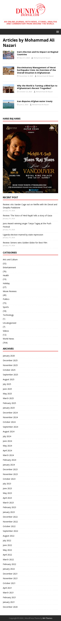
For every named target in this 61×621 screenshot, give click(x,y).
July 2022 (7, 540)
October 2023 (9, 479)
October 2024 (9, 422)
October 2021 (9, 583)
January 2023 (9, 512)
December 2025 (10, 360)
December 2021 (10, 573)
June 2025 (7, 389)
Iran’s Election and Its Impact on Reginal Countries (37, 53)
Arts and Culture (10, 259)
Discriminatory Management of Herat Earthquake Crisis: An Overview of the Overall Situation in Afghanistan (36, 70)
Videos (6, 331)
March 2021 (8, 592)
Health (6, 275)
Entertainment (9, 267)
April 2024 (7, 450)
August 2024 (8, 431)
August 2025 (8, 379)
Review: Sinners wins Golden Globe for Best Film (25, 242)
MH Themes (47, 618)
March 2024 (8, 455)
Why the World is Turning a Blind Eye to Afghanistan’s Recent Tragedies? (37, 87)
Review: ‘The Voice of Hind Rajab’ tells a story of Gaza (27, 215)
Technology (8, 315)
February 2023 (9, 507)
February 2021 (9, 597)
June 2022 (7, 545)
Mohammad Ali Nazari (42, 58)
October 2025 (9, 370)
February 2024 (9, 460)
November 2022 (10, 521)
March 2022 (8, 559)
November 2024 (10, 417)
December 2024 (10, 412)
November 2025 (10, 365)
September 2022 (10, 531)
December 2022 (10, 516)
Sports (6, 307)
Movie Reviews (10, 291)
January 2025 (9, 407)
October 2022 (9, 526)
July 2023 (7, 483)
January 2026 (9, 355)
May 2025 (7, 393)
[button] (57, 32)
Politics (6, 299)
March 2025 (8, 398)
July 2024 (7, 436)
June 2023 (7, 488)
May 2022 (7, 550)
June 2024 (7, 441)
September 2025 (10, 374)
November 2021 (10, 578)
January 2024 (9, 464)
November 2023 (10, 474)
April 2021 (7, 588)
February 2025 (9, 403)
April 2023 (7, 498)
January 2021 (9, 602)
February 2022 (9, 564)
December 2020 (10, 607)
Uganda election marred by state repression (23, 234)
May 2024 (7, 445)
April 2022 (7, 554)
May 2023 (7, 493)
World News (8, 338)
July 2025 (7, 384)
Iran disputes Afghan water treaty (34, 101)
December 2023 (10, 469)
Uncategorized (9, 323)
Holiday (6, 283)
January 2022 (9, 568)
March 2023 (8, 502)
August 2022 (8, 535)
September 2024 (10, 426)
